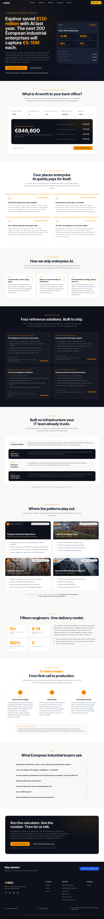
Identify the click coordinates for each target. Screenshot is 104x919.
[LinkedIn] (13, 892)
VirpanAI (48, 885)
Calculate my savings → (20, 844)
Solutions (41, 2)
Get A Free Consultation (88, 868)
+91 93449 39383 (44, 908)
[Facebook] (6, 892)
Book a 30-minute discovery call (43, 844)
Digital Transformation (68, 885)
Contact (69, 2)
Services (50, 2)
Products (32, 2)
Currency (80, 111)
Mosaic (48, 891)
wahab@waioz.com (15, 848)
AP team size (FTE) (33, 111)
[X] (9, 892)
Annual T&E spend (66, 111)
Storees (48, 888)
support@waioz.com (12, 908)
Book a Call (95, 2)
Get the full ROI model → (83, 148)
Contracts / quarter (51, 111)
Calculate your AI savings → (16, 68)
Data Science (65, 894)
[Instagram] (17, 892)
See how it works (35, 68)
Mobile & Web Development (69, 888)
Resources (60, 2)
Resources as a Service (68, 900)
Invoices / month (16, 111)
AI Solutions (65, 891)
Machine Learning (67, 897)
